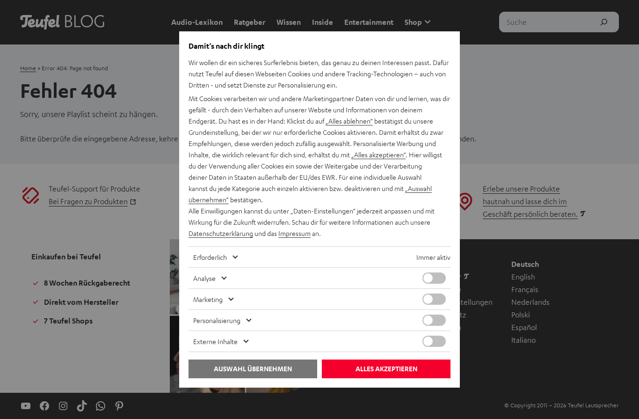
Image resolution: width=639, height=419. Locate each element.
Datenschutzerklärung (221, 233)
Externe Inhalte (215, 341)
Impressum (294, 233)
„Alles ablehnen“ (349, 121)
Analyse (204, 278)
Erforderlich (210, 257)
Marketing (208, 299)
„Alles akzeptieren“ (378, 154)
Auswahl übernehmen (253, 368)
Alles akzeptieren (386, 368)
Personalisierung (216, 320)
